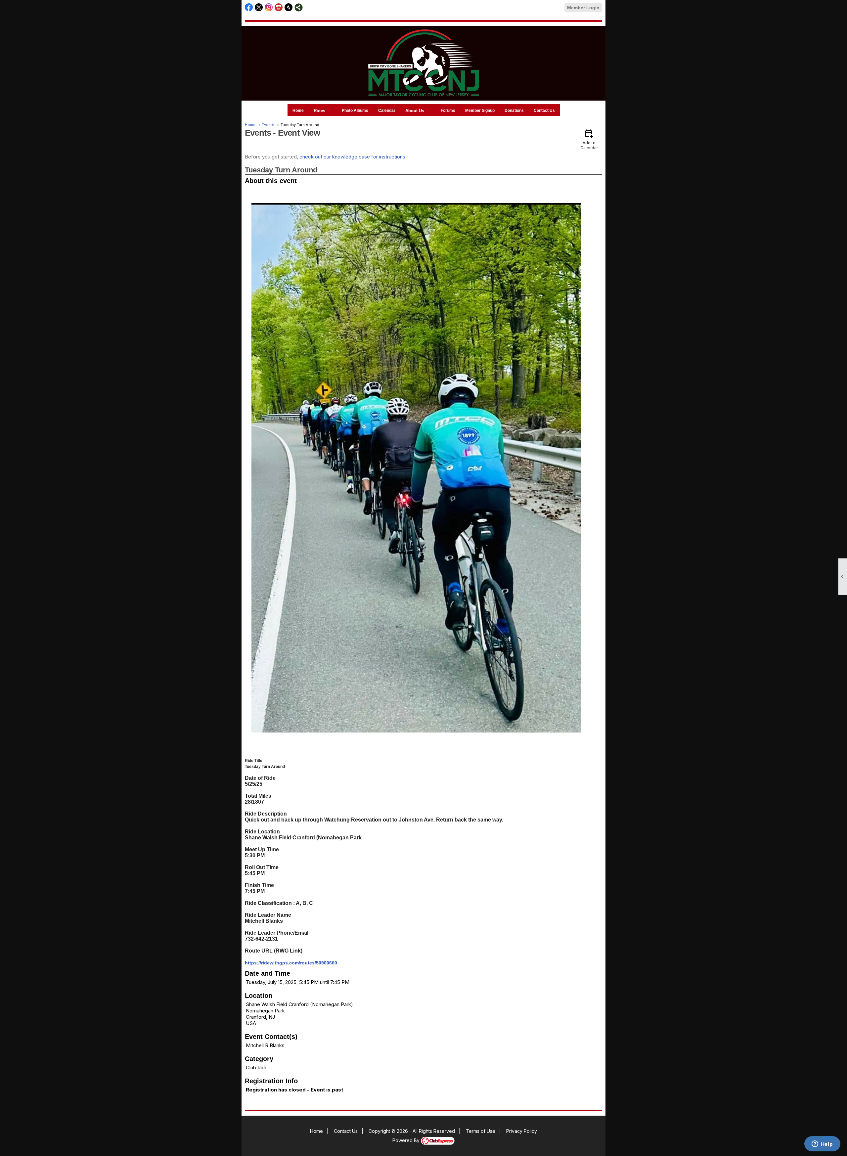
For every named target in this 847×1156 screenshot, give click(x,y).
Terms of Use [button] (480, 1131)
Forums (448, 110)
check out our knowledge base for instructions (352, 157)
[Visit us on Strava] (289, 7)
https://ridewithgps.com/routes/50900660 (291, 962)
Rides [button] (319, 110)
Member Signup (480, 110)
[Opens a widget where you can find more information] (822, 1144)
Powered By (406, 1140)
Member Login (583, 7)
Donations (514, 110)
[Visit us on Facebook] (249, 7)
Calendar (386, 110)
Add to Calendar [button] (589, 139)
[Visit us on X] (259, 7)
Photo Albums (355, 110)
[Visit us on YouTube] (279, 7)
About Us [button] (414, 110)
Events (268, 124)
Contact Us (544, 110)
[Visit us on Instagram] (269, 7)
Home (298, 110)
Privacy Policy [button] (521, 1131)
